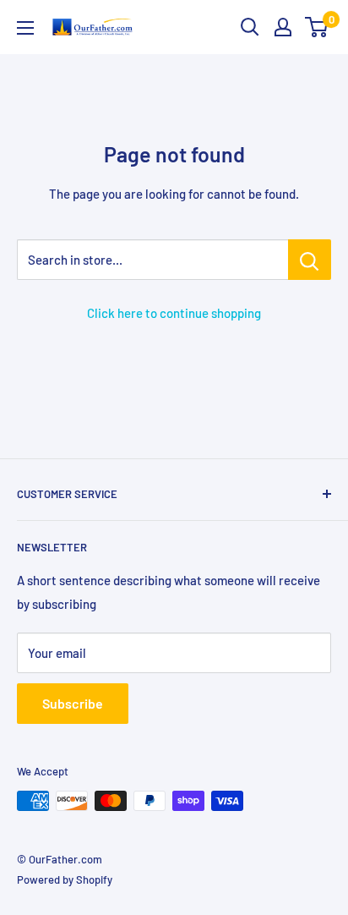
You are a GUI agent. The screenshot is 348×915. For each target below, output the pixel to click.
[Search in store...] (309, 259)
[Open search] (250, 27)
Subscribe (72, 703)
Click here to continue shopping (174, 313)
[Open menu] (25, 28)
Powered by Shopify (64, 879)
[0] (317, 27)
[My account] (283, 27)
